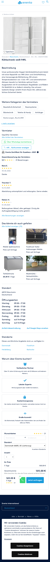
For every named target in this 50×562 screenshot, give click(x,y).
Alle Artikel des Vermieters (12, 137)
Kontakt (21, 516)
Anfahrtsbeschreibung (11, 328)
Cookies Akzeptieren (25, 546)
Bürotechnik (8, 112)
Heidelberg (6, 349)
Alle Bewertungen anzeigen (13, 216)
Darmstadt (6, 345)
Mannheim (14, 57)
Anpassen (8, 539)
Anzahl (7, 453)
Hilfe (36, 516)
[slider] (10, 160)
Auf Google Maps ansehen (37, 328)
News (29, 516)
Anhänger (39, 112)
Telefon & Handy (24, 112)
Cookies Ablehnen (25, 554)
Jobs (13, 516)
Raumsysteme (31, 107)
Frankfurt (30, 345)
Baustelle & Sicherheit (12, 107)
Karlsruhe (30, 349)
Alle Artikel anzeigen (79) (12, 226)
